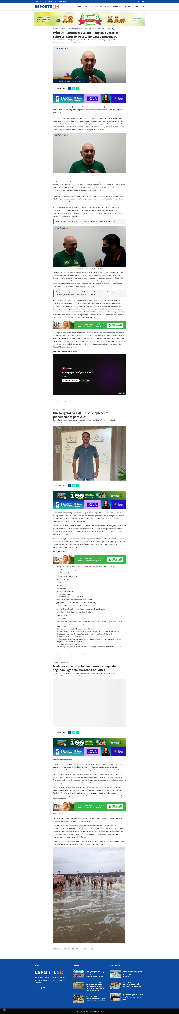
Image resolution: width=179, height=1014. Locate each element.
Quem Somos (39, 1)
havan (88, 401)
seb (92, 948)
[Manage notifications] (4, 1009)
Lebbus (102, 1011)
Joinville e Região (89, 29)
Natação (56, 662)
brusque (56, 401)
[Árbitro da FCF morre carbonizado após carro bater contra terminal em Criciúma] (78, 999)
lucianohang (97, 401)
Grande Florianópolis (75, 29)
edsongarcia (65, 654)
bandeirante (57, 948)
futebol (81, 401)
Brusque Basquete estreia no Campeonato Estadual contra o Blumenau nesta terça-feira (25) (133, 996)
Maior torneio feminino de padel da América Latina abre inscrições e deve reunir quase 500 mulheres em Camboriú (96, 973)
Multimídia (117, 6)
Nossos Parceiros (60, 1)
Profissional (100, 29)
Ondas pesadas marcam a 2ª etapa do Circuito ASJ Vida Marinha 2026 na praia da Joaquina (132, 973)
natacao (85, 948)
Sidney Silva (64, 42)
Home (80, 6)
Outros (55, 409)
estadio (73, 401)
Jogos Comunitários (101, 6)
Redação (63, 423)
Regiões (128, 6)
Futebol (87, 6)
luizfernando (76, 948)
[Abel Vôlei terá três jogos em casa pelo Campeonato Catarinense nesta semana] (115, 985)
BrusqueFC (65, 401)
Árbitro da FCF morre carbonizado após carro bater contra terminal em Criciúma (96, 998)
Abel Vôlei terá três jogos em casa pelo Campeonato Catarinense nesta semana (133, 984)
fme (81, 654)
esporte (75, 654)
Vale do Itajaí (111, 29)
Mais (136, 6)
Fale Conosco (49, 1)
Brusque (55, 29)
